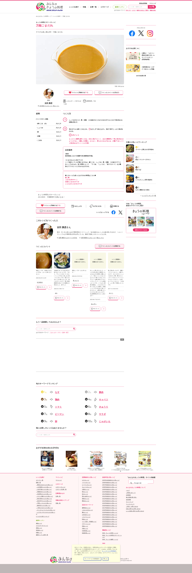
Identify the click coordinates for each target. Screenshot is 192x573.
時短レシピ (85, 519)
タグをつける (97, 206)
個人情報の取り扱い (131, 497)
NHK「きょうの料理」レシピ (110, 533)
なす (57, 392)
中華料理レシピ (86, 530)
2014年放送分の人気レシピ (109, 501)
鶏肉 (57, 399)
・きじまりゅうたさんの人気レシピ (45, 510)
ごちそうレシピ (86, 517)
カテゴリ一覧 (39, 480)
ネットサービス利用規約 (109, 551)
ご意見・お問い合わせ (132, 506)
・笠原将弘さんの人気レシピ (44, 494)
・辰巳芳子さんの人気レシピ (44, 501)
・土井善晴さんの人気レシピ (44, 487)
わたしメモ (78, 206)
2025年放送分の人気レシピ (109, 526)
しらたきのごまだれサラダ (73, 184)
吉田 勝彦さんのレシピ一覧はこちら (92, 238)
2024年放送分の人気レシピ (109, 524)
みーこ (111, 293)
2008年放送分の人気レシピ (109, 487)
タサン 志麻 (61, 332)
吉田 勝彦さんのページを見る (67, 238)
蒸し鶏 (67, 177)
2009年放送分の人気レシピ (109, 489)
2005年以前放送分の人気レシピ (111, 480)
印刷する (116, 206)
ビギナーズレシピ (60, 487)
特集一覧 (58, 503)
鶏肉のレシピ (85, 498)
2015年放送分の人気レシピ (109, 503)
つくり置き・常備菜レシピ (89, 521)
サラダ (102, 414)
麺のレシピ (85, 512)
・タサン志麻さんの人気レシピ (44, 496)
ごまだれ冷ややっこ (71, 179)
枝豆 (67, 332)
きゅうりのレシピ (87, 487)
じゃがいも (104, 421)
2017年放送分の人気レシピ (109, 508)
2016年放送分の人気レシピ (109, 505)
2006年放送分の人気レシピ (109, 482)
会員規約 (128, 495)
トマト (58, 407)
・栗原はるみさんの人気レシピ (44, 485)
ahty (56, 293)
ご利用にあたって (131, 492)
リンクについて (130, 504)
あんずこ (94, 304)
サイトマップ (129, 502)
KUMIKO (40, 282)
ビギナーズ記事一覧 (61, 489)
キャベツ (103, 399)
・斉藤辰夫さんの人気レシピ (44, 491)
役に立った (42, 287)
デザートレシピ (86, 524)
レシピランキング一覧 (149, 195)
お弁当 (133, 10)
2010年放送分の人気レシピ (109, 491)
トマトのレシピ (86, 482)
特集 (84, 7)
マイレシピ (153, 3)
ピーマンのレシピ (87, 485)
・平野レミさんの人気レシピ (44, 503)
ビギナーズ (105, 7)
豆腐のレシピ (85, 489)
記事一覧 (93, 7)
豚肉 (101, 392)
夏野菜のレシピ (86, 508)
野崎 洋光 (128, 10)
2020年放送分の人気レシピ (109, 514)
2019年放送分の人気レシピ (109, 512)
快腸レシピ (39, 532)
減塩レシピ (39, 523)
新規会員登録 (143, 3)
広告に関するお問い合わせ (133, 508)
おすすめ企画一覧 (141, 75)
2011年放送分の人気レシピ (109, 494)
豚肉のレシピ (85, 501)
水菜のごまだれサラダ (72, 182)
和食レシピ (85, 526)
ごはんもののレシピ (87, 510)
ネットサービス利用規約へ (92, 559)
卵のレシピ (85, 491)
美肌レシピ (39, 528)
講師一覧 (38, 482)
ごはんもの (53, 332)
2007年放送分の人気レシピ (109, 485)
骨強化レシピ (39, 530)
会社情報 (128, 499)
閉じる (105, 559)
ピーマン (59, 414)
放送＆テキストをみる (141, 230)
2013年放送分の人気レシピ (109, 498)
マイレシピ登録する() (80, 92)
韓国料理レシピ (86, 533)
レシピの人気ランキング (42, 516)
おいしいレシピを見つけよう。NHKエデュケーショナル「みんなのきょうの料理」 (49, 6)
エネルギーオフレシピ (42, 525)
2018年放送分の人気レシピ (109, 510)
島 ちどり (76, 280)
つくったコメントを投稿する (52, 211)
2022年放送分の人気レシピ (109, 519)
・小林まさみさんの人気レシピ (44, 508)
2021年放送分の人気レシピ (109, 517)
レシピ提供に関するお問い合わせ (135, 511)
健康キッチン (119, 7)
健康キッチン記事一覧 (42, 535)
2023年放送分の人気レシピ (109, 521)
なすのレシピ (85, 480)
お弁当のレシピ (86, 514)
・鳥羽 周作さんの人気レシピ (44, 498)
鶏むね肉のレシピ (87, 496)
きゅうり (103, 407)
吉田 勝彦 (48, 103)
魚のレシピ (85, 494)
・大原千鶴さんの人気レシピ (44, 489)
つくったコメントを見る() (110, 92)
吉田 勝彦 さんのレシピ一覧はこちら (49, 106)
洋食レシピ (85, 528)
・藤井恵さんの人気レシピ (43, 505)
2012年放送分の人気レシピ (109, 496)
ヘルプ (128, 490)
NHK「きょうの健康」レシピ (110, 539)
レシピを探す (74, 7)
